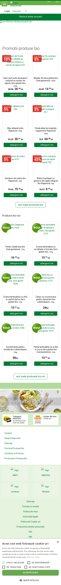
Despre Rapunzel (12, 438)
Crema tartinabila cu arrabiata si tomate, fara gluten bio (45, 249)
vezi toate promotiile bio (30, 204)
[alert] (30, 562)
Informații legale (30, 516)
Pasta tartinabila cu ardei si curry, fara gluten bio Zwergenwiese (46, 349)
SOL (30, 532)
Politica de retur (30, 511)
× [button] (58, 542)
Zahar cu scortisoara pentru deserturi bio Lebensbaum (46, 299)
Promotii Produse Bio (14, 448)
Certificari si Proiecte (14, 453)
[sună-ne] (57, 1)
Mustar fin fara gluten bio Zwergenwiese (46, 79)
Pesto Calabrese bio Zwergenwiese (15, 248)
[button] (4, 29)
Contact (8, 433)
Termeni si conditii (30, 506)
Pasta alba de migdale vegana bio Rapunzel (46, 131)
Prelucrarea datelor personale (30, 527)
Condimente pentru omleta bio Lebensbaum (15, 349)
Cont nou (16, 11)
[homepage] (19, 5)
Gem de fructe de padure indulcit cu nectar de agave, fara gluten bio (15, 82)
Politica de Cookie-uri (30, 521)
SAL (30, 537)
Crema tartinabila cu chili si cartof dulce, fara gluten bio (15, 299)
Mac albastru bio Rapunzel (15, 129)
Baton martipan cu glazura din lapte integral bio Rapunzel (46, 181)
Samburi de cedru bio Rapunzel (15, 179)
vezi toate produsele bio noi (30, 376)
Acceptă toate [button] (30, 572)
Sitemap (8, 443)
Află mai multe (33, 557)
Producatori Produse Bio (15, 458)
